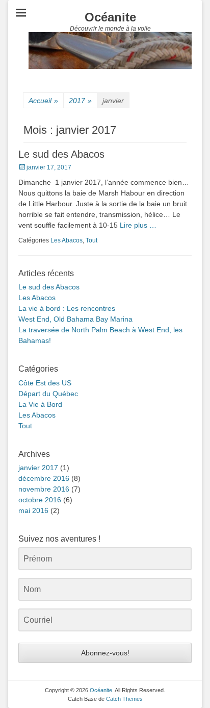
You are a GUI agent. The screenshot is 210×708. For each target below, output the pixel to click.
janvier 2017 (38, 467)
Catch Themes (124, 699)
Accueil (43, 100)
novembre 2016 (43, 489)
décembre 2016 (43, 478)
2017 (80, 100)
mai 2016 (33, 510)
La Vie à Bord (40, 404)
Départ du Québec (48, 393)
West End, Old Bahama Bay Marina (75, 319)
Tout (91, 240)
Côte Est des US (44, 383)
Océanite (110, 17)
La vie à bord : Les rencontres (66, 308)
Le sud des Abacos (61, 154)
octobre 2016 (39, 500)
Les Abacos (66, 240)
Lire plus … (138, 225)
